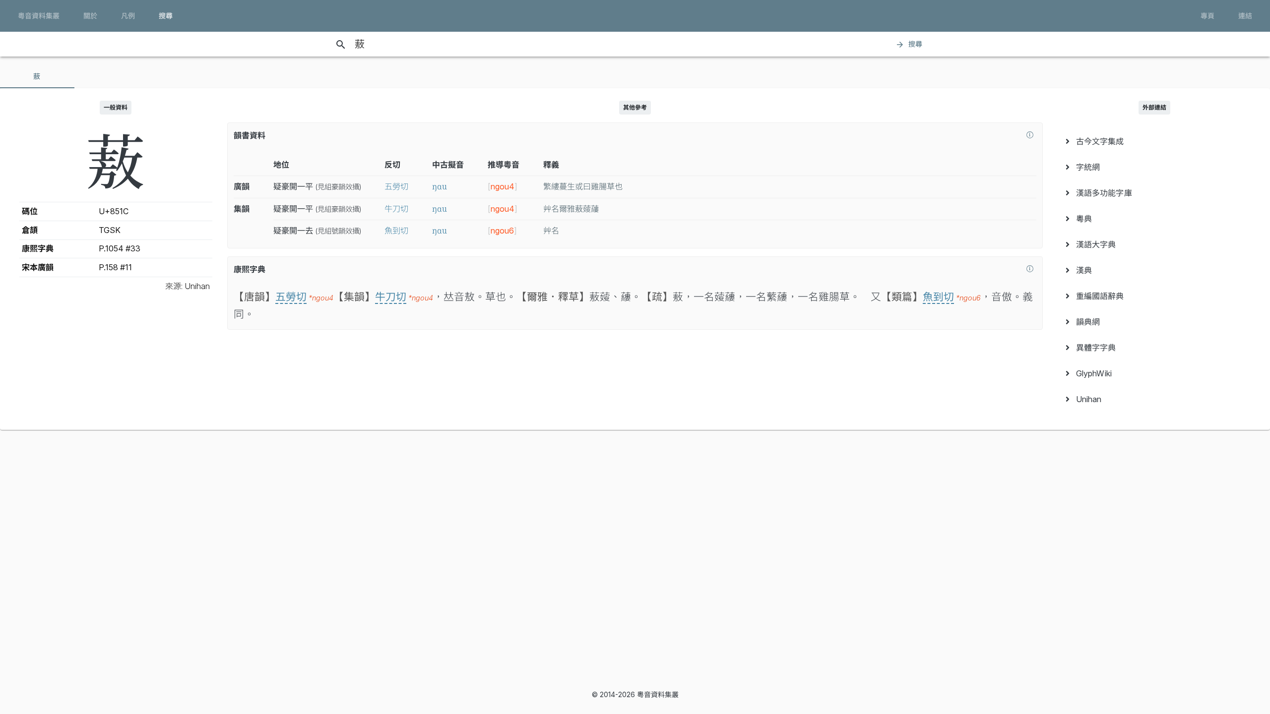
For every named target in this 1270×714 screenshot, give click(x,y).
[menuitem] (1154, 141)
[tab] (37, 76)
